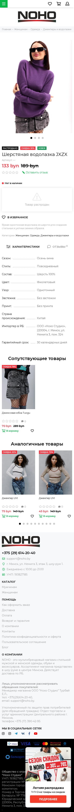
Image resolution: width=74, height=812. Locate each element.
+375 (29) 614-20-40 (18, 553)
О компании (10, 626)
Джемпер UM (10, 498)
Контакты (8, 631)
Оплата (7, 615)
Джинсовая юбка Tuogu (16, 412)
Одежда (34, 235)
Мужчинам (9, 587)
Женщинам (22, 235)
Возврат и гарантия (15, 621)
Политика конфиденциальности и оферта (31, 636)
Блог (5, 647)
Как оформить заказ (16, 605)
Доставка (8, 610)
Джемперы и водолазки (55, 235)
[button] (31, 138)
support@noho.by (18, 558)
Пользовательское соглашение (24, 642)
